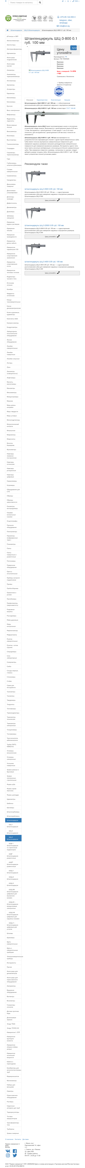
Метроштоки (11, 430)
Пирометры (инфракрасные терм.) (12, 538)
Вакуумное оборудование (12, 991)
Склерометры (11, 662)
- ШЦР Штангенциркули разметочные (12, 856)
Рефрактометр (12, 635)
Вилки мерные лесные (12, 126)
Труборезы (10, 1129)
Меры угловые (12, 416)
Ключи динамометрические (14, 307)
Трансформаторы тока (13, 1124)
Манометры (11, 388)
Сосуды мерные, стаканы (12, 671)
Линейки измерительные (12, 347)
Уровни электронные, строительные (11, 778)
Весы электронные (13, 110)
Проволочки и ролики (11, 593)
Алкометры (10, 70)
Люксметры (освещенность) (12, 372)
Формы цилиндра (13, 795)
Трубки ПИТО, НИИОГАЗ (11, 745)
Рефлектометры (12, 630)
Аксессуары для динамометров (12, 972)
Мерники (10, 401)
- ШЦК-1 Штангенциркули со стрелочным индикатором (12, 846)
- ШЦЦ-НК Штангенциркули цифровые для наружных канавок (13, 915)
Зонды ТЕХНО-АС (13, 1028)
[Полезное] (64, 1)
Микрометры (11, 435)
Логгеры (9, 363)
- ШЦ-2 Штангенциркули (12, 832)
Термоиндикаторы (13, 713)
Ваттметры (10, 996)
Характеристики (42, 100)
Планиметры (11, 544)
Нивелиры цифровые (10, 476)
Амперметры (11, 986)
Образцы (10, 496)
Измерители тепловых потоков (13, 271)
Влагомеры (11, 136)
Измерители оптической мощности (11, 1055)
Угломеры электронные (11, 758)
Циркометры (11, 799)
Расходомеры (11, 616)
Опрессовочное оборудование (12, 1096)
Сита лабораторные (12, 657)
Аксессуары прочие (11, 65)
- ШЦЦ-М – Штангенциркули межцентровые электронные (12, 905)
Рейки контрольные (11, 625)
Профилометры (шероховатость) (12, 604)
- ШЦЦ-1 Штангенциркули (12, 872)
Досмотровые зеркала (11, 1018)
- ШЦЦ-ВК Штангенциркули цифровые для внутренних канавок (12, 893)
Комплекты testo (12, 319)
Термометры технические (11, 718)
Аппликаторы (11, 81)
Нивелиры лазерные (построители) (11, 456)
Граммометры (11, 176)
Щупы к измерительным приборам (12, 950)
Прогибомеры (11, 599)
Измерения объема (11, 229)
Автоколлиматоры (13, 40)
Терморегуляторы (13, 1112)
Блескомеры (11, 102)
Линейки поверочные (11, 353)
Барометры (11, 93)
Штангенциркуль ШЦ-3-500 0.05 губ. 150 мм (44, 189)
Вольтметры (11, 1001)
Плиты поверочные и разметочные (11, 555)
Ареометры (11, 85)
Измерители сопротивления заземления (12, 256)
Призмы (9, 584)
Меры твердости (12, 411)
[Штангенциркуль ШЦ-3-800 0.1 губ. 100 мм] (40, 56)
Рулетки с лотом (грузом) (12, 646)
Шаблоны (10, 803)
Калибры (10, 289)
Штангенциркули (12, 820)
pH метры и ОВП (12, 36)
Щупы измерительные (12, 943)
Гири (8, 159)
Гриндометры (11, 180)
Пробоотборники (12, 588)
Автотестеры (11, 45)
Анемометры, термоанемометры (13, 75)
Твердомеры (11, 700)
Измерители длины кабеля (11, 242)
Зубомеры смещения (10, 217)
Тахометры (10, 696)
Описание (29, 100)
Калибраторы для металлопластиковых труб (14, 1070)
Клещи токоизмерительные (13, 301)
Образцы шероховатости (12, 501)
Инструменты (11, 963)
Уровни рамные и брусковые (13, 771)
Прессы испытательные (12, 572)
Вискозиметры (12, 131)
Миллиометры (12, 1080)
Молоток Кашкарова (10, 444)
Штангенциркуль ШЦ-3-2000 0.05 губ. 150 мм (44, 225)
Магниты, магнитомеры (11, 383)
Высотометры (11, 140)
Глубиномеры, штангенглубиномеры (14, 164)
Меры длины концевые (11, 406)
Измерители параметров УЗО (12, 248)
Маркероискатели (13, 1076)
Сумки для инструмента (11, 686)
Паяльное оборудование (12, 526)
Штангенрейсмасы (13, 816)
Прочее (9, 967)
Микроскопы (11, 439)
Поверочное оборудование (12, 566)
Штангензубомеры (13, 812)
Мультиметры (11, 449)
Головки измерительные (12, 170)
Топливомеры (11, 734)
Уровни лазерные (13, 1133)
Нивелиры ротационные (11, 469)
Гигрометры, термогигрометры (13, 153)
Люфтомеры (11, 378)
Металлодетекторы (13, 420)
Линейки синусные (13, 359)
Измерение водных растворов (13, 223)
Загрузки (67, 100)
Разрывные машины (11, 610)
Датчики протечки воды (13, 1012)
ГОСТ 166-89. (71, 108)
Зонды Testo (11, 1024)
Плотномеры (11, 561)
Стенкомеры (11, 677)
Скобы (9, 666)
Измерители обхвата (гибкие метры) (12, 1047)
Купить (74, 47)
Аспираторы (11, 89)
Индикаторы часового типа (11, 278)
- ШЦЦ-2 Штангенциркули (12, 878)
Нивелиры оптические (11, 463)
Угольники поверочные (11, 764)
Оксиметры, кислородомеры (12, 507)
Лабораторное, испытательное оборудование (12, 333)
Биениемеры (11, 97)
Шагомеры (10, 807)
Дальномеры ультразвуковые (12, 191)
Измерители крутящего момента (11, 1038)
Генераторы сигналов (11, 1006)
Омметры (10, 1091)
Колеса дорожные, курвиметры (13, 313)
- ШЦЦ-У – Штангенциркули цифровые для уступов (12, 926)
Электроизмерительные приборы (14, 957)
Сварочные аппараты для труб (13, 1107)
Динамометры (11, 207)
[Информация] (69, 1)
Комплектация (56, 100)
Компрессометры (13, 323)
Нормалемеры (12, 481)
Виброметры (11, 114)
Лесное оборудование (12, 341)
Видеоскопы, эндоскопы (11, 120)
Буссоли (9, 106)
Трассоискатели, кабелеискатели (12, 739)
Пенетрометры (12, 531)
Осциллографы (12, 521)
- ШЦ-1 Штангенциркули (12, 825)
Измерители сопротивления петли (12, 264)
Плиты (9, 548)
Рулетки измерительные (12, 640)
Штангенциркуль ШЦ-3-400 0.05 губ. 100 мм (44, 261)
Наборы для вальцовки (11, 1086)
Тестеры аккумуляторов (12, 1117)
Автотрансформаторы (14, 49)
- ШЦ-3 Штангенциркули (12, 838)
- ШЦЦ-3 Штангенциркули (12, 884)
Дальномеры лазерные (11, 185)
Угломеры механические (11, 752)
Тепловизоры (11, 709)
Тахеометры (11, 692)
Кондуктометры (12, 327)
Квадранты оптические (11, 294)
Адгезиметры (11, 53)
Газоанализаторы (13, 144)
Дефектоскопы (12, 203)
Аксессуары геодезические (12, 58)
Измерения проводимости (12, 236)
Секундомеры (11, 651)
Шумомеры (11, 937)
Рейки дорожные (12, 620)
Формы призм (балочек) (11, 789)
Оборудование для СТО (13, 490)
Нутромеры (11, 485)
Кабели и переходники (11, 1063)
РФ (66, 57)
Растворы (10, 1102)
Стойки (9, 681)
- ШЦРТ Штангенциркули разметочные (12, 864)
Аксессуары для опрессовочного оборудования (12, 979)
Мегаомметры (11, 392)
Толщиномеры (12, 730)
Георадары (10, 148)
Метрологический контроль (13, 425)
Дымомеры (10, 211)
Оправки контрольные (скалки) (11, 515)
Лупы (8, 367)
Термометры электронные (11, 724)
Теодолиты (10, 704)
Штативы (10, 933)
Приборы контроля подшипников (13, 579)
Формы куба (11, 784)
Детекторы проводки (10, 198)
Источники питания (10, 284)
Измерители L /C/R (13, 1032)
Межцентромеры (12, 397)
